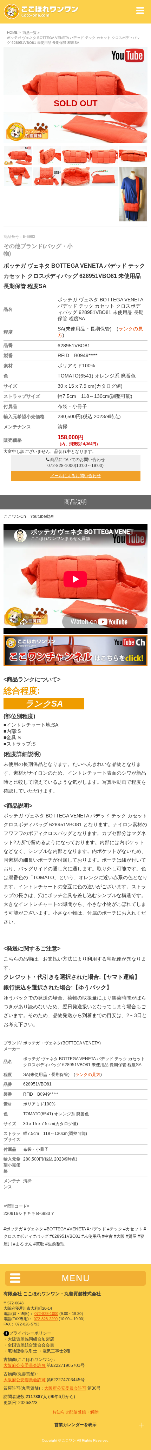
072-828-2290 (46, 1319)
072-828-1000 (46, 1313)
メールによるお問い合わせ (75, 475)
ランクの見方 (87, 1074)
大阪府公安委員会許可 (25, 1365)
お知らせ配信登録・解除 (75, 1412)
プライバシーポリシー (30, 1333)
